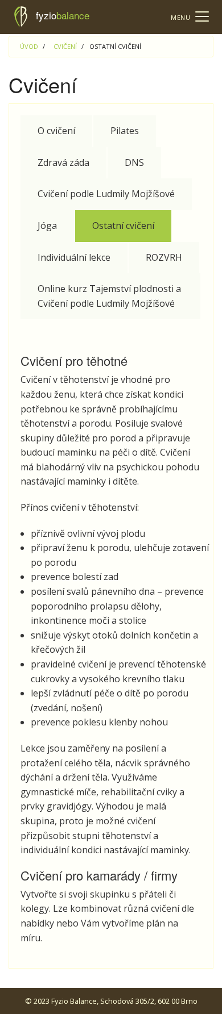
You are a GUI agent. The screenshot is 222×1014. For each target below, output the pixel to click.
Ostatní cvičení (123, 225)
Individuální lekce (74, 257)
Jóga (47, 225)
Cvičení (65, 46)
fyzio (62, 15)
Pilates (124, 130)
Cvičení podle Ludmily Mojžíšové (106, 193)
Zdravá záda (63, 162)
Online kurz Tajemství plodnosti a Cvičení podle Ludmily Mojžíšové (109, 296)
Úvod (29, 46)
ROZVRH (164, 257)
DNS (134, 162)
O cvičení (56, 130)
